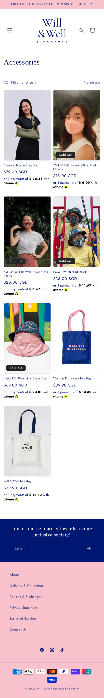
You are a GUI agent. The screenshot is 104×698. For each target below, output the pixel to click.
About (14, 574)
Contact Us (18, 629)
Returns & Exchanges (26, 596)
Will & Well (44, 688)
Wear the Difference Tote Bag (72, 378)
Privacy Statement (23, 607)
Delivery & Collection (26, 585)
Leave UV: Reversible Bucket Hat (25, 378)
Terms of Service (23, 618)
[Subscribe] (88, 548)
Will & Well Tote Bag (17, 481)
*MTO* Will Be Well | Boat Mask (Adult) (75, 167)
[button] (9, 30)
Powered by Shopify (66, 688)
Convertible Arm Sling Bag (21, 165)
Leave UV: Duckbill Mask (70, 272)
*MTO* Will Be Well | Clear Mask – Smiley (27, 274)
